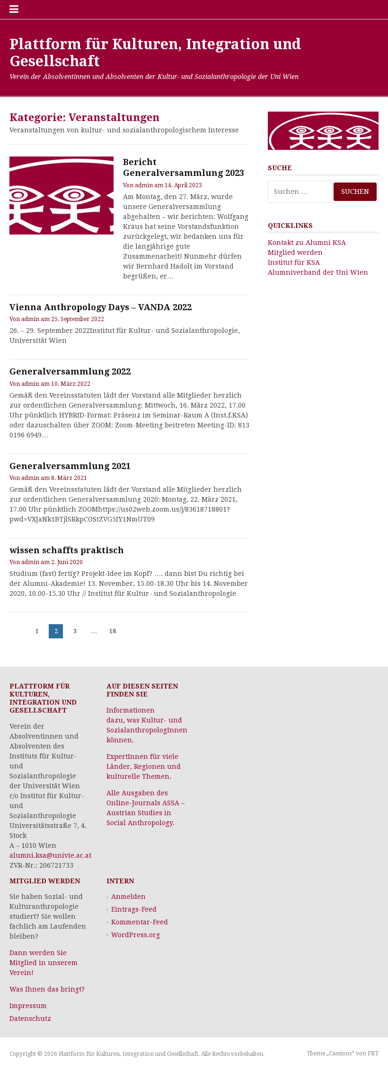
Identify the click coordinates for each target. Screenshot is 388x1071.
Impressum (28, 1006)
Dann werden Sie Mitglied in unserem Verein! (43, 962)
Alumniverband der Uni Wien (318, 272)
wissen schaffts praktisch (66, 550)
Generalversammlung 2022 (70, 371)
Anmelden (128, 896)
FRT (373, 1053)
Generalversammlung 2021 (70, 466)
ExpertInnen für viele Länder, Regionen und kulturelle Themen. (143, 766)
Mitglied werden (295, 252)
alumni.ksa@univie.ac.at (50, 855)
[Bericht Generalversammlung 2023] (61, 196)
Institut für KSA (294, 262)
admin (144, 185)
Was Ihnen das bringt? (47, 989)
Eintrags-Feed (134, 909)
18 (114, 631)
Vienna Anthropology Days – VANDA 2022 (100, 307)
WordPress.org (135, 935)
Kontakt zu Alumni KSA (307, 242)
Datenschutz (30, 1018)
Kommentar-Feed (139, 922)
